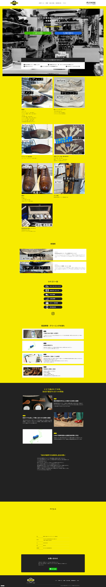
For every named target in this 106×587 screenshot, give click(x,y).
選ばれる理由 (51, 3)
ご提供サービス (41, 3)
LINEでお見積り (39, 33)
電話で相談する (69, 33)
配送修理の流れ (58, 3)
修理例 (47, 3)
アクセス (64, 3)
